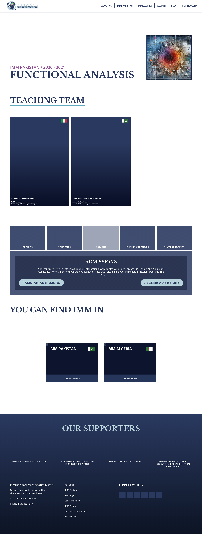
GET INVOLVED (189, 5)
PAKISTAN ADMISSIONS (41, 283)
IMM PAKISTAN (125, 5)
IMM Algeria (70, 495)
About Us (69, 484)
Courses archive (72, 500)
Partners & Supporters (76, 511)
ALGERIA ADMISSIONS (161, 283)
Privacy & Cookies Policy (21, 503)
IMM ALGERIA (145, 5)
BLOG (174, 5)
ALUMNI (161, 5)
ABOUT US (106, 5)
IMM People (70, 506)
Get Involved (71, 516)
